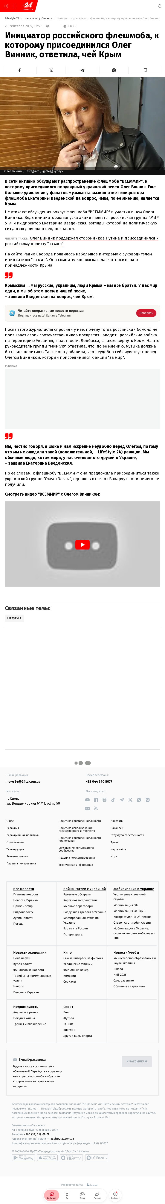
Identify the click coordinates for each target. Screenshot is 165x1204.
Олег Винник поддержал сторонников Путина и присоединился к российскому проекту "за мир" (81, 241)
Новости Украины (25, 900)
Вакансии (117, 828)
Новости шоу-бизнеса (38, 18)
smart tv (71, 1157)
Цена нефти (21, 958)
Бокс (66, 1012)
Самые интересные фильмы (83, 958)
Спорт (68, 1007)
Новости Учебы (126, 953)
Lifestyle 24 (12, 18)
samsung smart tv (96, 1157)
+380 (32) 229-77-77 (36, 1134)
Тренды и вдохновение (29, 1024)
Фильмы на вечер (76, 970)
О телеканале (15, 842)
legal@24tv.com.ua (62, 1139)
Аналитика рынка (25, 1012)
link (87, 800)
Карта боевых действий (80, 900)
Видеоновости (23, 912)
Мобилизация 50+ (125, 905)
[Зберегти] (145, 70)
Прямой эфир (23, 906)
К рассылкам (137, 1061)
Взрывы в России (75, 928)
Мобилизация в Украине (133, 889)
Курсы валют (22, 964)
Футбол (68, 1018)
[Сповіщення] (160, 6)
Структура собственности (127, 835)
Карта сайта (118, 849)
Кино (67, 953)
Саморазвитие (123, 981)
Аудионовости (23, 918)
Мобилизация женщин (129, 911)
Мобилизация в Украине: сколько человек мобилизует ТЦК (134, 933)
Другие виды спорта (77, 1036)
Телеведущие (15, 849)
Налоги (18, 986)
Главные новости (25, 894)
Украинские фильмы (78, 964)
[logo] (28, 6)
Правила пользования (21, 863)
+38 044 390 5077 (99, 782)
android (23, 1157)
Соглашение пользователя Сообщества (76, 849)
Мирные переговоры (78, 906)
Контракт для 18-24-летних (132, 917)
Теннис (68, 1024)
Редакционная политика (22, 835)
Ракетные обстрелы (77, 894)
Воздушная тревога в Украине (84, 912)
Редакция (12, 828)
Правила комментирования (77, 857)
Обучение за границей (129, 986)
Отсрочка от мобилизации (132, 922)
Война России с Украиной (84, 889)
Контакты (117, 821)
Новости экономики (29, 953)
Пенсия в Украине (26, 992)
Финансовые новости (28, 970)
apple (47, 1157)
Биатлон (69, 1030)
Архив (115, 842)
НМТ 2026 (120, 975)
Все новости (23, 889)
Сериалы (69, 981)
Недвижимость (25, 1007)
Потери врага (72, 934)
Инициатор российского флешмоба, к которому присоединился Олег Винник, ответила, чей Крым (108, 18)
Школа (118, 969)
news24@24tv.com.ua (23, 782)
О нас (10, 821)
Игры (114, 856)
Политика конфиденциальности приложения (80, 839)
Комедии (69, 976)
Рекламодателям (17, 856)
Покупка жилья (24, 1018)
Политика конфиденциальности (80, 821)
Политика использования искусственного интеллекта (77, 829)
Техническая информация (76, 865)
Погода (18, 924)
